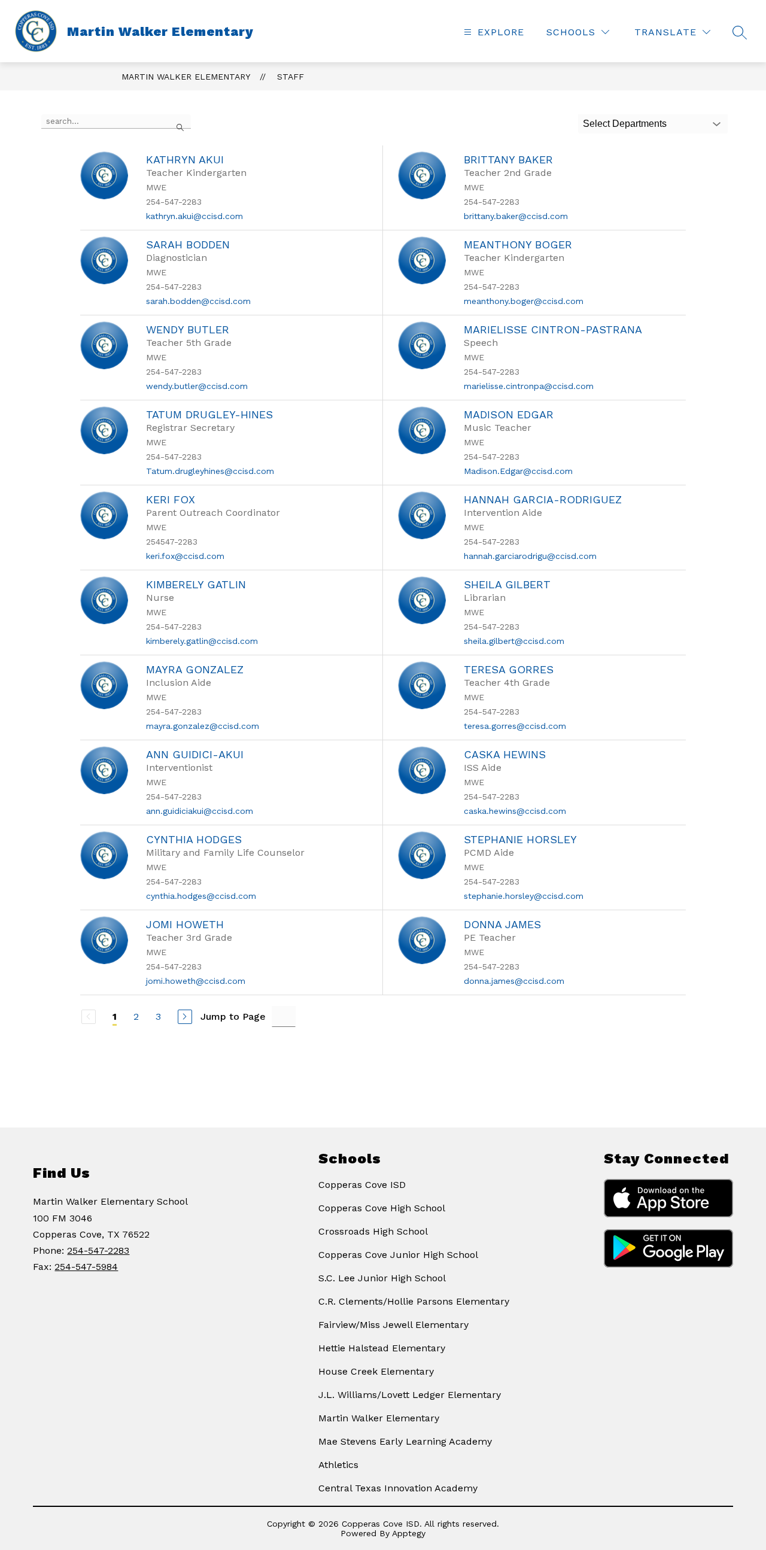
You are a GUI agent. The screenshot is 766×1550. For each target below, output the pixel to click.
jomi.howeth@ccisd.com (195, 981)
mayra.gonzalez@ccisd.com (202, 726)
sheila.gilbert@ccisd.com (514, 641)
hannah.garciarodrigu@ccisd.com (530, 556)
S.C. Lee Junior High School (382, 1278)
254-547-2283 (98, 1250)
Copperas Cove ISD (362, 1184)
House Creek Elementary (376, 1371)
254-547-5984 (86, 1266)
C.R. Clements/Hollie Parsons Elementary (413, 1301)
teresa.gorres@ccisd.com (515, 726)
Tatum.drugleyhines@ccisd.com (210, 471)
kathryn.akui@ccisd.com (194, 216)
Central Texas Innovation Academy (398, 1488)
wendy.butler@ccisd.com (197, 386)
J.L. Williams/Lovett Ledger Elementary (409, 1394)
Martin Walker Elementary (185, 76)
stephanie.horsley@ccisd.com (523, 896)
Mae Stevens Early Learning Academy (405, 1441)
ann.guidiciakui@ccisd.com (199, 811)
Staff (290, 76)
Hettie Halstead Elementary (381, 1348)
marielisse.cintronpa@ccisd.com (529, 386)
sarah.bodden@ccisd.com (198, 301)
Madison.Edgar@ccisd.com (518, 471)
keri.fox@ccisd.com (185, 556)
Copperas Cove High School (381, 1208)
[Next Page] (185, 1017)
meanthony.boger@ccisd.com (523, 301)
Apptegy (408, 1533)
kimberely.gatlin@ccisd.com (202, 641)
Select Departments (625, 123)
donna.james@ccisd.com (514, 981)
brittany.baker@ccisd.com (516, 216)
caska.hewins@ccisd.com (515, 811)
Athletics (338, 1464)
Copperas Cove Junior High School (398, 1254)
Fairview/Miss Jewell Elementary (393, 1324)
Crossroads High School (373, 1231)
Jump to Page (233, 1016)
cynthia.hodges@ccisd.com (201, 896)
